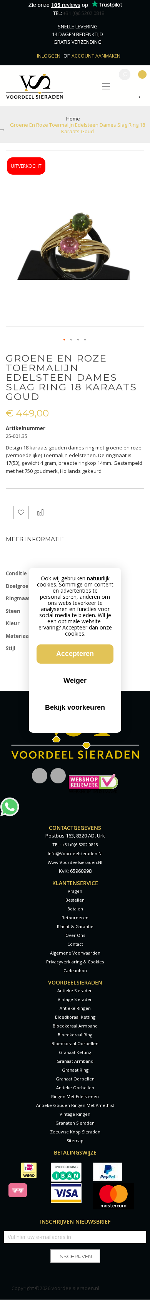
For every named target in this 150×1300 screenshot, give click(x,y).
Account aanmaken (96, 56)
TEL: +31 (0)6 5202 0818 (75, 844)
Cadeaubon (75, 970)
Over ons (75, 935)
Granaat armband (75, 1061)
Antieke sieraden (75, 990)
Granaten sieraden (75, 1123)
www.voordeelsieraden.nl (75, 862)
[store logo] (34, 86)
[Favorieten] (141, 94)
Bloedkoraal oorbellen (75, 1043)
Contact (75, 944)
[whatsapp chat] (9, 801)
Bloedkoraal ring (75, 1034)
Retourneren (75, 917)
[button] (64, 340)
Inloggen (49, 56)
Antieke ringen (75, 1008)
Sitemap (75, 1140)
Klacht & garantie (75, 926)
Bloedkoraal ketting (75, 1017)
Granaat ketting (75, 1052)
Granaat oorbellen (75, 1079)
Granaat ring (75, 1070)
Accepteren (75, 653)
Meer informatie (35, 539)
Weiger (75, 680)
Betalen (75, 909)
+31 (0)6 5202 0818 (83, 13)
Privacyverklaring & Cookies (75, 962)
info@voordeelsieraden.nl (75, 853)
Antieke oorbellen (75, 1087)
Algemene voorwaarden (75, 953)
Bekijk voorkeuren (75, 707)
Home (73, 118)
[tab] (75, 539)
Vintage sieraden (75, 999)
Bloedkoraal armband (75, 1026)
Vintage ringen (75, 1114)
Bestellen (75, 900)
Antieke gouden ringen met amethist (75, 1105)
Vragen (75, 891)
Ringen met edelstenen (75, 1096)
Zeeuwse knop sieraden (75, 1132)
